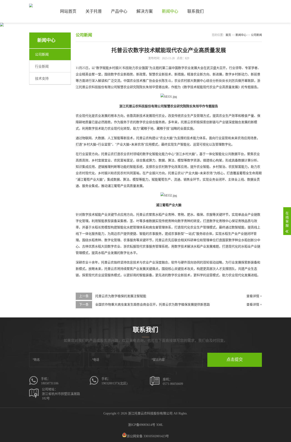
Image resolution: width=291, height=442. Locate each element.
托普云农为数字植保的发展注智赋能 (120, 296)
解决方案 (144, 11)
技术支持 (42, 78)
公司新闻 (42, 54)
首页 (228, 35)
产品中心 (119, 11)
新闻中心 (170, 11)
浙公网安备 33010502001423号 (148, 436)
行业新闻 (42, 66)
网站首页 (68, 11)
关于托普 (93, 11)
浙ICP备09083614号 (141, 425)
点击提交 (234, 359)
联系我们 (195, 11)
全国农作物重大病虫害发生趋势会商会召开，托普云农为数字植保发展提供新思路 (152, 304)
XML (159, 425)
